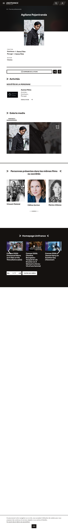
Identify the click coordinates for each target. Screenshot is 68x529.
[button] (57, 127)
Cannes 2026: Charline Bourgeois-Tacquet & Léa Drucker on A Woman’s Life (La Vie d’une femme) (14, 259)
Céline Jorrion (34, 205)
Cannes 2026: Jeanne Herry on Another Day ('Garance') (33, 256)
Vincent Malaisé (13, 204)
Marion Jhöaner (55, 205)
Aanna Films (21, 51)
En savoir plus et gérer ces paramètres (18, 522)
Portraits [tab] (11, 118)
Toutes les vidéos (30, 273)
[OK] (34, 526)
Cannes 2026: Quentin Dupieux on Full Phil (52, 255)
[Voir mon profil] (62, 3)
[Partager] (55, 72)
